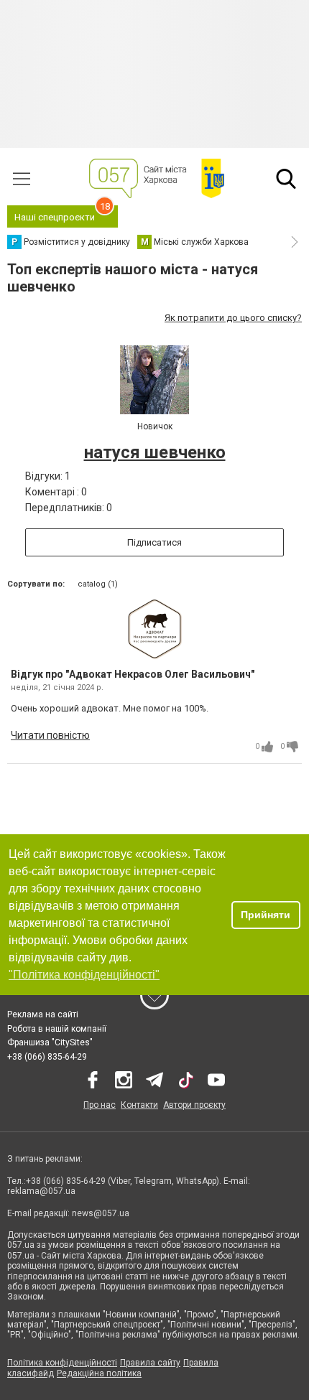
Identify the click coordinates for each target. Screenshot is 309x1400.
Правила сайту (150, 1363)
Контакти (139, 1105)
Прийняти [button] (265, 914)
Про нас (99, 1105)
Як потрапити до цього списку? (233, 317)
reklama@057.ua (41, 1191)
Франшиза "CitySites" (50, 1042)
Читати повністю (50, 735)
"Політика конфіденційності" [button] (84, 975)
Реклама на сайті (42, 1014)
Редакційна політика (99, 1373)
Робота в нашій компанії (56, 1029)
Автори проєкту (194, 1105)
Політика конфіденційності (62, 1363)
